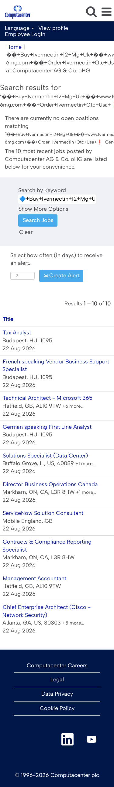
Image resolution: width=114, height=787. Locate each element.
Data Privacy (57, 693)
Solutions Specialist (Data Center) (45, 455)
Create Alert (63, 275)
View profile (53, 28)
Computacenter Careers (57, 665)
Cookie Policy (57, 708)
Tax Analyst (17, 332)
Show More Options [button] (43, 209)
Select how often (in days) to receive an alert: (56, 259)
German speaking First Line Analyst (47, 427)
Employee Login (25, 34)
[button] (106, 12)
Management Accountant (34, 578)
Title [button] (8, 319)
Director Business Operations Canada (50, 484)
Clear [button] (26, 232)
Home (14, 47)
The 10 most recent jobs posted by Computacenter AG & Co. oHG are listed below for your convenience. (56, 159)
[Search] (91, 12)
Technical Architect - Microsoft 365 (47, 398)
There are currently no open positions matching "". (57, 130)
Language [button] (18, 28)
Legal (57, 679)
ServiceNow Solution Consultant (43, 513)
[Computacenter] (15, 11)
